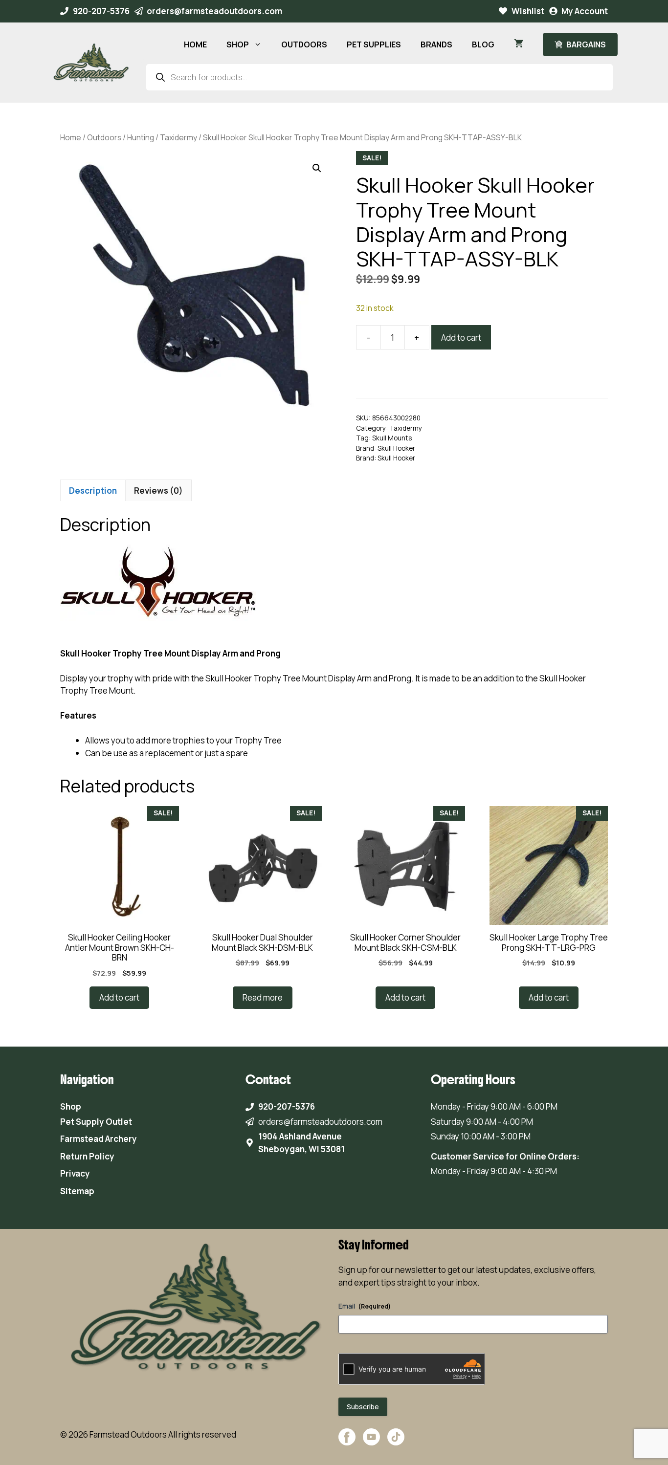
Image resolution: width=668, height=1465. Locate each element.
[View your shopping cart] (518, 44)
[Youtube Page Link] (371, 1441)
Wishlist (528, 11)
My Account (584, 11)
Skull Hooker (396, 448)
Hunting (140, 137)
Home (70, 137)
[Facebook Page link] (347, 1441)
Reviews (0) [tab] (158, 490)
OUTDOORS (304, 44)
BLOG (483, 44)
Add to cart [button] (119, 997)
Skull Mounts (392, 438)
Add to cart (461, 337)
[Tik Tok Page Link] (395, 1441)
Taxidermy (178, 137)
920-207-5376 (101, 11)
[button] (317, 168)
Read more (263, 997)
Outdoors (104, 137)
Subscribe (363, 1406)
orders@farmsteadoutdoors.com (214, 11)
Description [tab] (93, 490)
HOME (195, 44)
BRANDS (436, 44)
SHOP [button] (237, 44)
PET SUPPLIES (374, 44)
